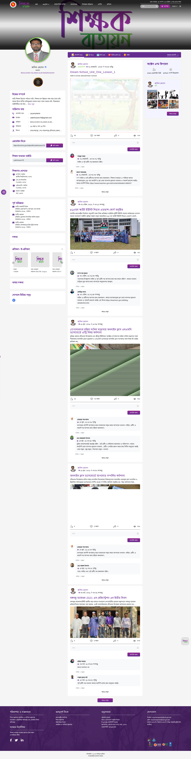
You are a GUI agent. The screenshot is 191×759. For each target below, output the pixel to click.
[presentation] (13, 262)
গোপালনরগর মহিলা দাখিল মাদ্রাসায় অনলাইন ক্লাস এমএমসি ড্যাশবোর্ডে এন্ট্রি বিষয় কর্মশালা (101, 331)
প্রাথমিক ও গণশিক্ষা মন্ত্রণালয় (64, 724)
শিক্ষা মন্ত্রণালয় (60, 720)
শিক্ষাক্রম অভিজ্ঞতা (87, 4)
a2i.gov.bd (112, 727)
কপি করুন (55, 145)
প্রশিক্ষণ (109, 4)
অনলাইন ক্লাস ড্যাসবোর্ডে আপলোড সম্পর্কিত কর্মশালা (97, 475)
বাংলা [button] (174, 6)
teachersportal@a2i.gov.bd (161, 717)
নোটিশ (100, 4)
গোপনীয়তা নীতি (14, 735)
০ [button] (118, 135)
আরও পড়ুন (31, 104)
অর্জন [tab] (128, 55)
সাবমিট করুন (134, 149)
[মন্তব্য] (105, 143)
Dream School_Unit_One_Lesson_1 (92, 72)
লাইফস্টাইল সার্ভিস (60, 4)
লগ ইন (166, 6)
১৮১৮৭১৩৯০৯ (35, 113)
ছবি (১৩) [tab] (102, 55)
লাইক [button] (77, 167)
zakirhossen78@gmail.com (41, 118)
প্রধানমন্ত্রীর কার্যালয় (61, 717)
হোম (36, 4)
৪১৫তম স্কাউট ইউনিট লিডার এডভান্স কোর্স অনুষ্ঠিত (96, 209)
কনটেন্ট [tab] (78, 55)
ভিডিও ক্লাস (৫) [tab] (115, 55)
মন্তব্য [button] (83, 167)
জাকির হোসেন (83, 64)
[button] (71, 135)
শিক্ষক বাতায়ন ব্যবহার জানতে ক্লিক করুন (22, 732)
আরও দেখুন (105, 192)
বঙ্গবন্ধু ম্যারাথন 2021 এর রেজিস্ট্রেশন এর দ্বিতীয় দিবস (98, 597)
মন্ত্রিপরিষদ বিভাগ (61, 722)
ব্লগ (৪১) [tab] (91, 55)
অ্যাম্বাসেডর (74, 4)
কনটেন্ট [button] (45, 4)
